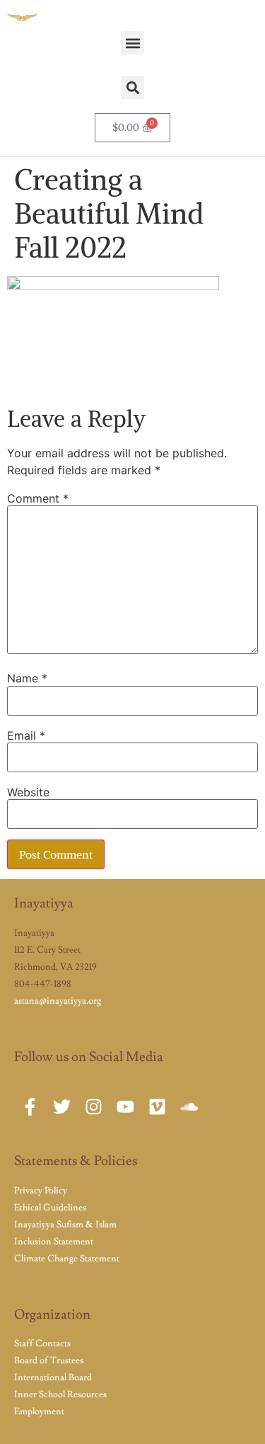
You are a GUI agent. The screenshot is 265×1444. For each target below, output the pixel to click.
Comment (38, 498)
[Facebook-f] (30, 1107)
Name (27, 678)
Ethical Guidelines (50, 1207)
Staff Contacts (42, 1343)
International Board (53, 1377)
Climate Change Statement (66, 1258)
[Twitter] (62, 1107)
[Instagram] (94, 1107)
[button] (132, 43)
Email (26, 735)
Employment (39, 1411)
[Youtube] (125, 1107)
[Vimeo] (157, 1107)
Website (28, 792)
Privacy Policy (40, 1190)
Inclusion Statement (53, 1241)
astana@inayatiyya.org (57, 1001)
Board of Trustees (48, 1360)
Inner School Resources (60, 1394)
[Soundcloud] (189, 1107)
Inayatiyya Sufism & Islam (65, 1224)
